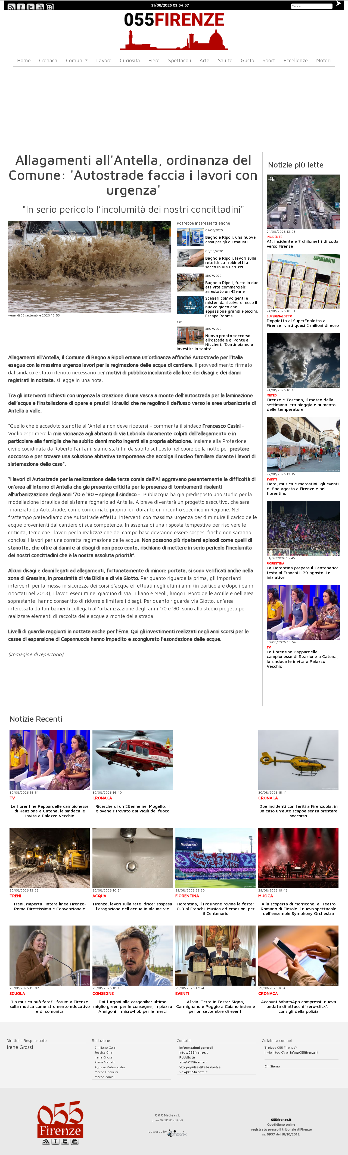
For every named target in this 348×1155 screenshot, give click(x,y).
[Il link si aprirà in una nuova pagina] (177, 1131)
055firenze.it (281, 1119)
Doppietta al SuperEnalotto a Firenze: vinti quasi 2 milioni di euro (303, 323)
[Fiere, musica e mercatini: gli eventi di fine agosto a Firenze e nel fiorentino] (303, 444)
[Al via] (215, 956)
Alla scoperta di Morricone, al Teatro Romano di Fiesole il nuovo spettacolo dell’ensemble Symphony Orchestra (298, 908)
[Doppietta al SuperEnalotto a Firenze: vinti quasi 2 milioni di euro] (303, 281)
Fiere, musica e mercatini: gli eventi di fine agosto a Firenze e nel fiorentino (303, 488)
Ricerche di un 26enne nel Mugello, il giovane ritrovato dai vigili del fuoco (132, 809)
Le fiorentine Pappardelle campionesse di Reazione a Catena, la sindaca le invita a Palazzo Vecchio (302, 659)
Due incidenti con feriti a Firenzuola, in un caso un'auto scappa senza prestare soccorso (298, 811)
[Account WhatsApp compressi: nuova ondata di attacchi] (298, 956)
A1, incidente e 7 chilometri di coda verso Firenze (302, 244)
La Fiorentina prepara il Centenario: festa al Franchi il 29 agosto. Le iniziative (302, 572)
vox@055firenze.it (193, 1072)
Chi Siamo (272, 1066)
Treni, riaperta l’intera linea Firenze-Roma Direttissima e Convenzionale (49, 906)
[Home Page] (174, 30)
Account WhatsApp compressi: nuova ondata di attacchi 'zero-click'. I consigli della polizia (298, 1006)
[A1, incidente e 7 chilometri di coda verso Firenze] (303, 202)
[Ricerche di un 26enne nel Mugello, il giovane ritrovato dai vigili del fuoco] (132, 760)
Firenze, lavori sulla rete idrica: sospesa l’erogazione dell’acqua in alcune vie (132, 906)
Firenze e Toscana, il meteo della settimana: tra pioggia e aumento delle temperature (301, 404)
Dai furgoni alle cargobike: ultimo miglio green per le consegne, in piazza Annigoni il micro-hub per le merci (132, 1006)
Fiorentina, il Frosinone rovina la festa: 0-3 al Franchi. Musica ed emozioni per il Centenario (215, 908)
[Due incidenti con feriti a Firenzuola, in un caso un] (298, 760)
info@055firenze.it (193, 1052)
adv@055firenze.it (193, 1062)
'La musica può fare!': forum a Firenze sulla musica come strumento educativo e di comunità (50, 1006)
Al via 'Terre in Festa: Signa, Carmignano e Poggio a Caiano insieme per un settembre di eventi (215, 1006)
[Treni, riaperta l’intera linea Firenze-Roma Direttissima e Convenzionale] (50, 858)
